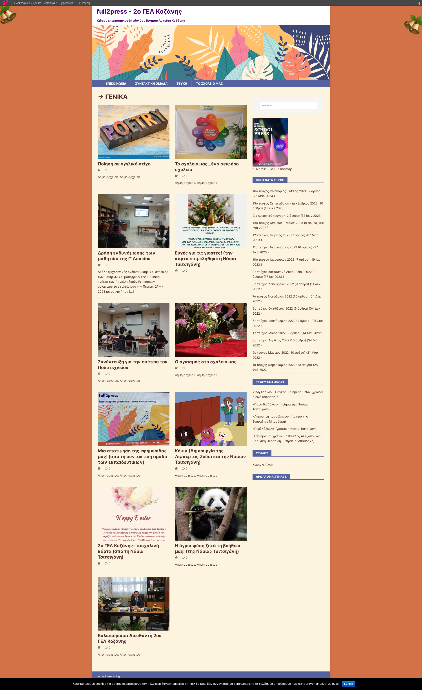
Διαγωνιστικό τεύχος (268, 215)
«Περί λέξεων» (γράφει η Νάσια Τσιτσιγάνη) (285, 428)
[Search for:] (288, 105)
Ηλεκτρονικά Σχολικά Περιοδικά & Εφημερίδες (43, 3)
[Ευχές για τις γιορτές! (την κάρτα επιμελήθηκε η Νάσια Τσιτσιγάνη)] (211, 245)
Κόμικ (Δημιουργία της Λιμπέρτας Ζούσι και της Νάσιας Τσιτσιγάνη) (210, 456)
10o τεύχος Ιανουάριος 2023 (274, 259)
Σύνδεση (84, 3)
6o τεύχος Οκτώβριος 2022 (273, 308)
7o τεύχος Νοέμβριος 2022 (272, 296)
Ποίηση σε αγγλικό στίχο (124, 164)
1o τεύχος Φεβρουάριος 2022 (274, 365)
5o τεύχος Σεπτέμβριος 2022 (274, 321)
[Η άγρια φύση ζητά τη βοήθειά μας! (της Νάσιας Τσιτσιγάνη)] (211, 538)
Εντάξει (348, 683)
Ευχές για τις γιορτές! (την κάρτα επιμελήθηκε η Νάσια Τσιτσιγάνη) (205, 258)
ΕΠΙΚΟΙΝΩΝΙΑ (116, 83)
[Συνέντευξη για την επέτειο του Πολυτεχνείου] (133, 354)
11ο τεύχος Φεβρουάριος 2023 (275, 247)
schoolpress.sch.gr (109, 676)
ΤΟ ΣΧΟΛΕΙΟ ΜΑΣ (209, 83)
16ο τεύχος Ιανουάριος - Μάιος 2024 (280, 191)
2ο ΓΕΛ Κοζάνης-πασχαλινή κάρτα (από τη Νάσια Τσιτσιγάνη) (128, 551)
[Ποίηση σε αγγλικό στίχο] (133, 156)
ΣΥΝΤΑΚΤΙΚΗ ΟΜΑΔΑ (151, 83)
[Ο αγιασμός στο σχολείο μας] (211, 354)
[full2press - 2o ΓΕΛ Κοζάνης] (211, 77)
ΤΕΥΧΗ (181, 83)
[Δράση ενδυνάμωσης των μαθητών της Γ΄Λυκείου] (133, 245)
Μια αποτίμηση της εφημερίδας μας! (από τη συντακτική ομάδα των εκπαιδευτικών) (132, 456)
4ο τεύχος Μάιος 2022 (269, 333)
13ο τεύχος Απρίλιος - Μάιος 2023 (278, 223)
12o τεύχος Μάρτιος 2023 (271, 235)
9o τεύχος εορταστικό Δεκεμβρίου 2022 (282, 272)
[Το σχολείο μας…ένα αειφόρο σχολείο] (211, 156)
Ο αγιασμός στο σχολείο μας (206, 361)
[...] (131, 291)
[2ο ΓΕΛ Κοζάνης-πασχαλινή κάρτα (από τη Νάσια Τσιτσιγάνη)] (133, 538)
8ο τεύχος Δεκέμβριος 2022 (273, 284)
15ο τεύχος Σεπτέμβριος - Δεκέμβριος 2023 (285, 203)
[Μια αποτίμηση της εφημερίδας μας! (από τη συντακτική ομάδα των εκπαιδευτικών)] (133, 443)
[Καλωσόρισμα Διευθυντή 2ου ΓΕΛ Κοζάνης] (133, 628)
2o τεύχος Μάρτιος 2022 (271, 352)
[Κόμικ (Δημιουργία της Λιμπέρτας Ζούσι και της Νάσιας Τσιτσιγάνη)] (211, 443)
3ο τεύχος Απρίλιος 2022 (271, 340)
